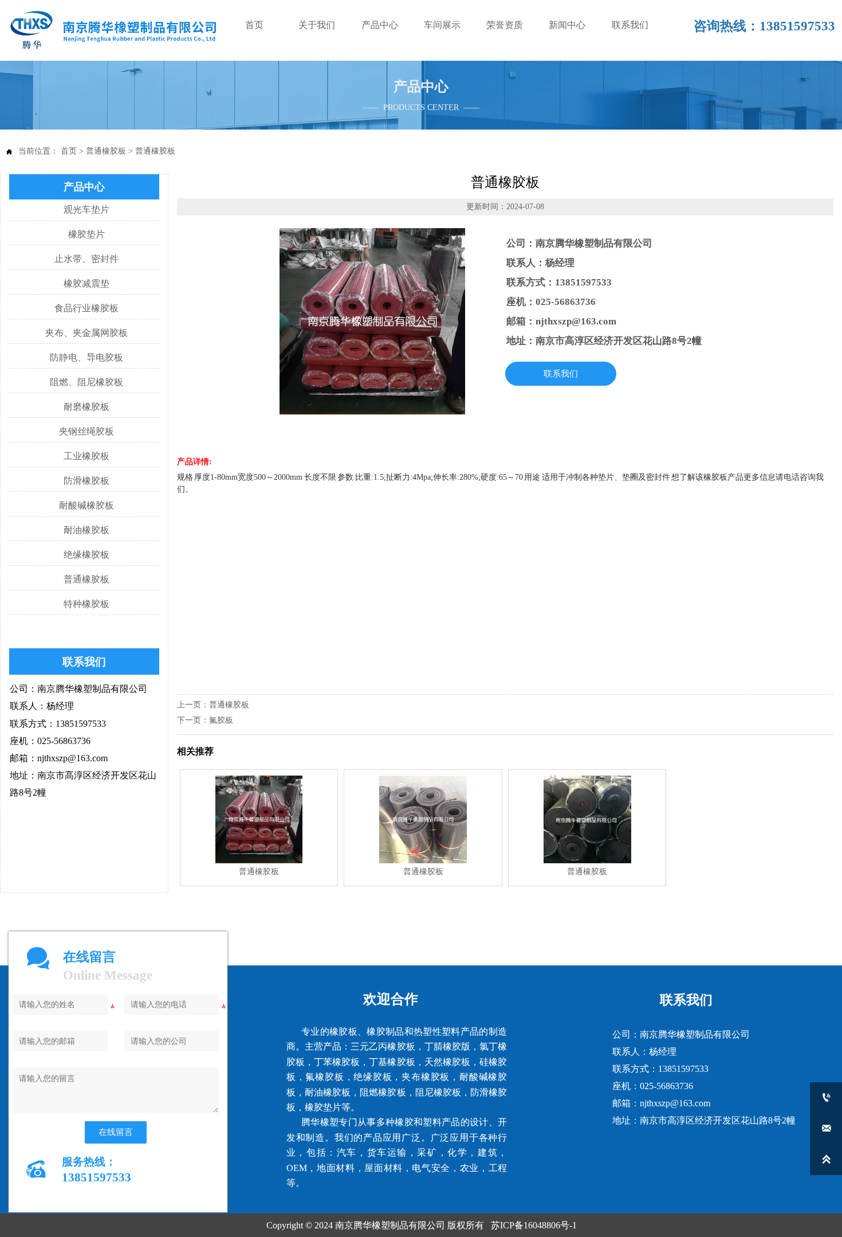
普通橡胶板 (106, 151)
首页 (69, 151)
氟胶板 (221, 720)
